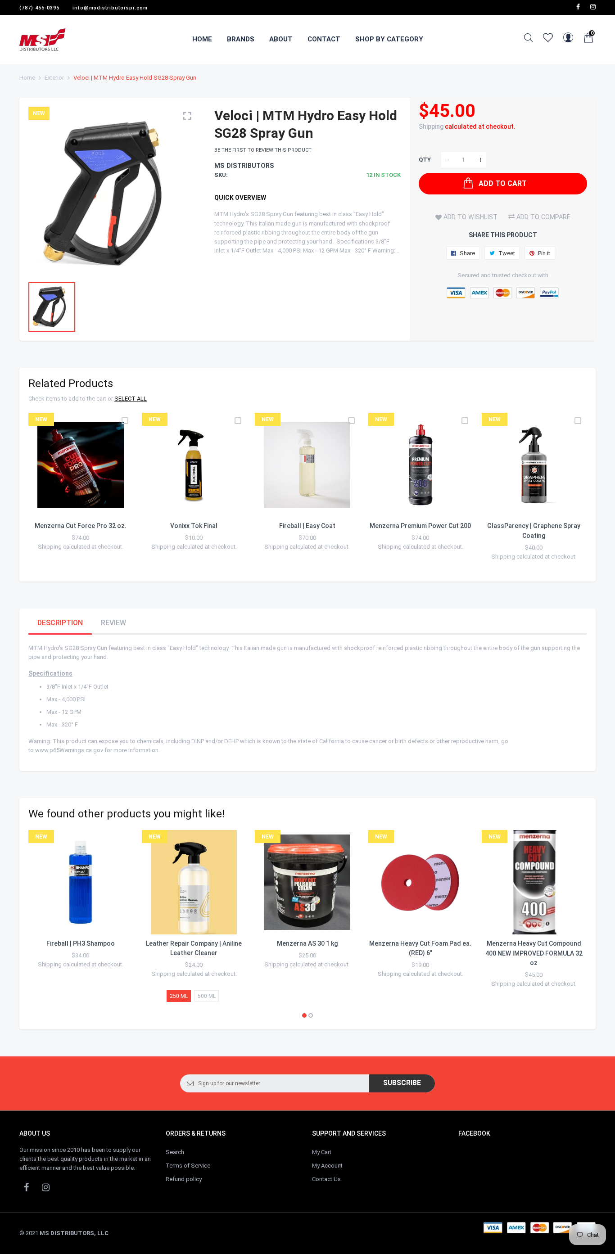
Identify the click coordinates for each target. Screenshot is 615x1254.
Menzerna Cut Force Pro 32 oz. (81, 525)
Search (175, 1152)
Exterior (54, 77)
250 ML (179, 996)
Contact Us (326, 1179)
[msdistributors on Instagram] (593, 6)
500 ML (207, 996)
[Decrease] (446, 160)
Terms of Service (188, 1165)
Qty (425, 160)
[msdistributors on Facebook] (578, 6)
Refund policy (184, 1179)
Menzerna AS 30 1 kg (307, 943)
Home (27, 77)
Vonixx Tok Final (193, 525)
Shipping (431, 126)
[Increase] (480, 160)
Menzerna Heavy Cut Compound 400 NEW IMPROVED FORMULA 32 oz (534, 953)
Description (60, 622)
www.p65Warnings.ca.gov (69, 750)
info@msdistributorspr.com (110, 8)
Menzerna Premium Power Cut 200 (420, 525)
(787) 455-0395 (39, 8)
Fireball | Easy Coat (307, 525)
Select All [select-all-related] (130, 398)
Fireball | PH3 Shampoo (80, 943)
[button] (304, 1015)
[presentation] (46, 492)
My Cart (321, 1152)
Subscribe (402, 1083)
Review (113, 622)
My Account (327, 1165)
